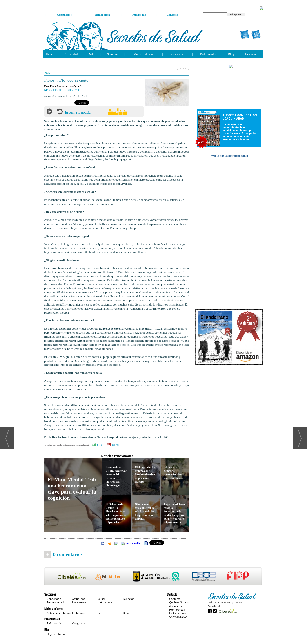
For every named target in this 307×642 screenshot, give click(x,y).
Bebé (126, 613)
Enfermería (54, 623)
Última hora (105, 602)
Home (49, 54)
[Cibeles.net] (153, 577)
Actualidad (71, 54)
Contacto (172, 14)
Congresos (79, 623)
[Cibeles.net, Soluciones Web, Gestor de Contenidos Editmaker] (227, 611)
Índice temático (178, 613)
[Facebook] (244, 35)
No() (115, 444)
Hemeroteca (102, 14)
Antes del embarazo (59, 613)
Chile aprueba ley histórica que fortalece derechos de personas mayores (145, 474)
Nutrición (112, 54)
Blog (231, 54)
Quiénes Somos (179, 602)
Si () (99, 444)
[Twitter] (256, 35)
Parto (101, 613)
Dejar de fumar (56, 634)
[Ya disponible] (229, 337)
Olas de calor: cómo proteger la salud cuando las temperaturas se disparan (144, 511)
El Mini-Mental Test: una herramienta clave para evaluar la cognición (72, 489)
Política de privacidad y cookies (225, 602)
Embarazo (78, 613)
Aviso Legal (214, 605)
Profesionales (208, 54)
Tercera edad (177, 54)
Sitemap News (178, 617)
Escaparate (251, 54)
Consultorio (64, 14)
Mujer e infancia (143, 54)
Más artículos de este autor (62, 89)
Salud (92, 54)
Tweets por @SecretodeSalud (229, 155)
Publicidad (139, 14)
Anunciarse (176, 606)
